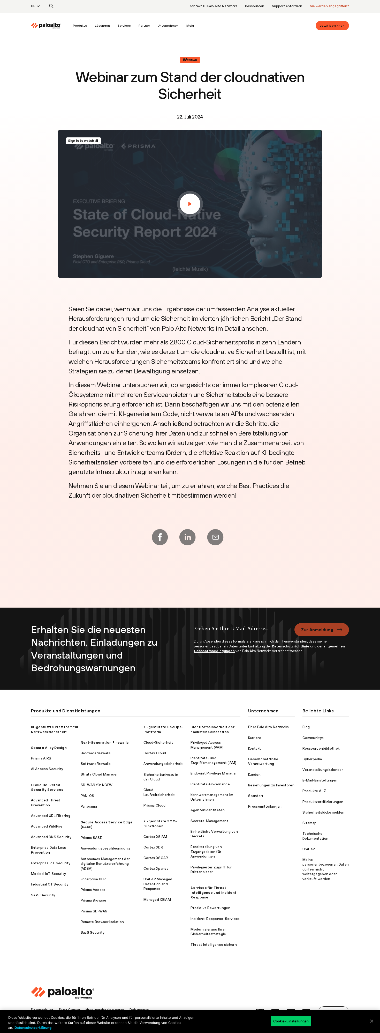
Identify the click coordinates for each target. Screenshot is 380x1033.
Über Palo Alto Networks (268, 727)
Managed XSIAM (157, 900)
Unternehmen (168, 25)
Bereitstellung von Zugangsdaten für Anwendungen (206, 851)
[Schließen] (371, 1021)
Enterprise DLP (93, 879)
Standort (256, 796)
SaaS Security (43, 895)
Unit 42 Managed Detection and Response (157, 884)
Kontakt (254, 748)
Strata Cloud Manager (99, 774)
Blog (306, 727)
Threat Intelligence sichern (214, 945)
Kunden (254, 775)
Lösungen (102, 25)
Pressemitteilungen (265, 806)
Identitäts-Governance (210, 784)
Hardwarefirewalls (96, 753)
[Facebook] (159, 537)
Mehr (190, 25)
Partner (144, 25)
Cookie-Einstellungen (291, 1021)
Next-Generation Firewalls (105, 742)
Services (124, 25)
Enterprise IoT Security (50, 863)
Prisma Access (93, 890)
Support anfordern (287, 6)
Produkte (80, 25)
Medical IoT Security (48, 874)
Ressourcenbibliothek (320, 748)
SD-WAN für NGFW (97, 785)
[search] (51, 6)
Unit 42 (308, 849)
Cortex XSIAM (155, 837)
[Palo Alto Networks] (46, 25)
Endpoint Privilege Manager (214, 773)
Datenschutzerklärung (32, 1027)
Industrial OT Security (49, 884)
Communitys (313, 738)
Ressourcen (254, 6)
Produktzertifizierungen (322, 802)
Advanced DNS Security (51, 837)
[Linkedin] (187, 537)
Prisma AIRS (41, 758)
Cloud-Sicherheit (158, 742)
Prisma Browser (94, 900)
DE (33, 6)
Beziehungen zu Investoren (271, 785)
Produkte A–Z (314, 791)
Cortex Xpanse (156, 868)
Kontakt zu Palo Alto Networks (213, 6)
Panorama (89, 806)
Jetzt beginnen (332, 25)
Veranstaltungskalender (322, 770)
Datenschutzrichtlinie (290, 646)
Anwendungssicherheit (163, 764)
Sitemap (309, 823)
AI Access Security (47, 769)
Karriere (254, 738)
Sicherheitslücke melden (323, 812)
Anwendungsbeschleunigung (105, 848)
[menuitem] (50, 26)
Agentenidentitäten (208, 810)
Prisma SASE (91, 838)
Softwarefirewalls (96, 764)
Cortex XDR (153, 847)
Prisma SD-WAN (94, 911)
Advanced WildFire (46, 826)
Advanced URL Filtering (50, 816)
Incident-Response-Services (215, 919)
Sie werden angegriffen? (329, 6)
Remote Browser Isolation (102, 922)
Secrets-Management (209, 821)
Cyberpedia (312, 759)
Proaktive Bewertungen (210, 908)
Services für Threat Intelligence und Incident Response (213, 892)
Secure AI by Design (49, 748)
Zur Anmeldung (317, 629)
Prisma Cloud (154, 805)
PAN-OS (87, 796)
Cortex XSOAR (155, 858)
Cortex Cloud (154, 753)
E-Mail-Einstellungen (319, 780)
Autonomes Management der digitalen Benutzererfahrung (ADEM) (105, 863)
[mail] (215, 537)
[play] (190, 203)
